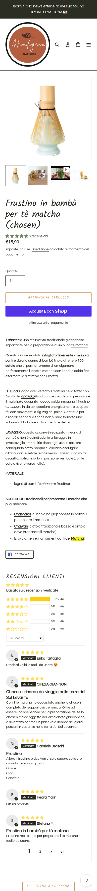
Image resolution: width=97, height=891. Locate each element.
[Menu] (88, 44)
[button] (17, 236)
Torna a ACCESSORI (52, 886)
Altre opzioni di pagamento (48, 322)
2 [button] (40, 851)
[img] (32, 652)
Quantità (11, 271)
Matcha (77, 538)
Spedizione (40, 249)
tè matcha (79, 345)
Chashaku (22, 514)
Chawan (21, 526)
